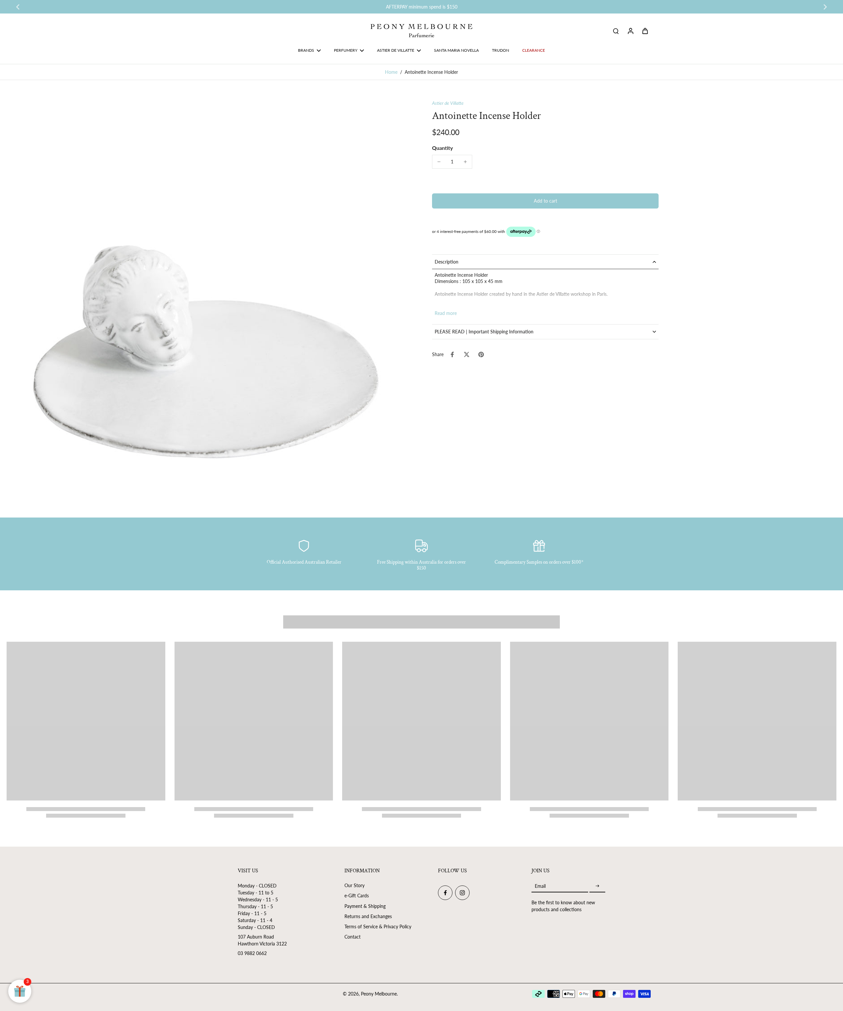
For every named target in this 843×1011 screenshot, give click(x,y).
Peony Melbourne (379, 994)
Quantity (442, 148)
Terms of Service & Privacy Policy (377, 926)
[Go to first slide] (825, 7)
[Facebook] (445, 892)
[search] (616, 30)
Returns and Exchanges (368, 916)
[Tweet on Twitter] (466, 354)
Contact (352, 937)
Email (540, 886)
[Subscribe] (597, 886)
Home (391, 72)
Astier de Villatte (448, 103)
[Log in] (630, 30)
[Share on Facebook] (452, 354)
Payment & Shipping (365, 906)
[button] (545, 201)
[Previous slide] (18, 7)
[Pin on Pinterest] (481, 354)
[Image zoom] (209, 302)
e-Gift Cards (356, 895)
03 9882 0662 (252, 953)
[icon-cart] (645, 30)
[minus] (439, 161)
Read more (446, 313)
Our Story (354, 885)
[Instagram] (462, 892)
